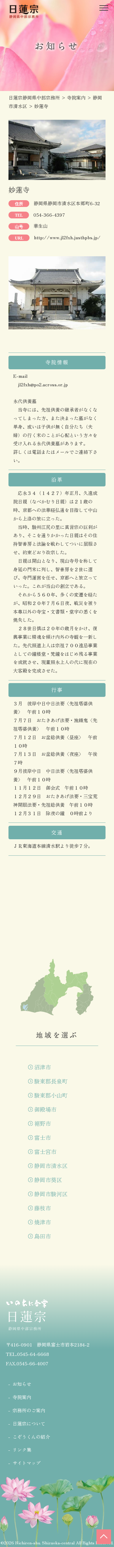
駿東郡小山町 (51, 1095)
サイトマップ (27, 1462)
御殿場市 (45, 1109)
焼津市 (42, 1222)
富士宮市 (45, 1151)
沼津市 (42, 1067)
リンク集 (22, 1449)
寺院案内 (22, 1397)
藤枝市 (42, 1208)
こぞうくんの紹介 (31, 1436)
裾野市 (42, 1123)
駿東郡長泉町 (51, 1081)
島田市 (42, 1236)
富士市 (42, 1137)
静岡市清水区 (51, 1166)
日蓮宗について (29, 1423)
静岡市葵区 (48, 1180)
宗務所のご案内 (29, 1410)
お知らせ (22, 1383)
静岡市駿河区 (51, 1194)
